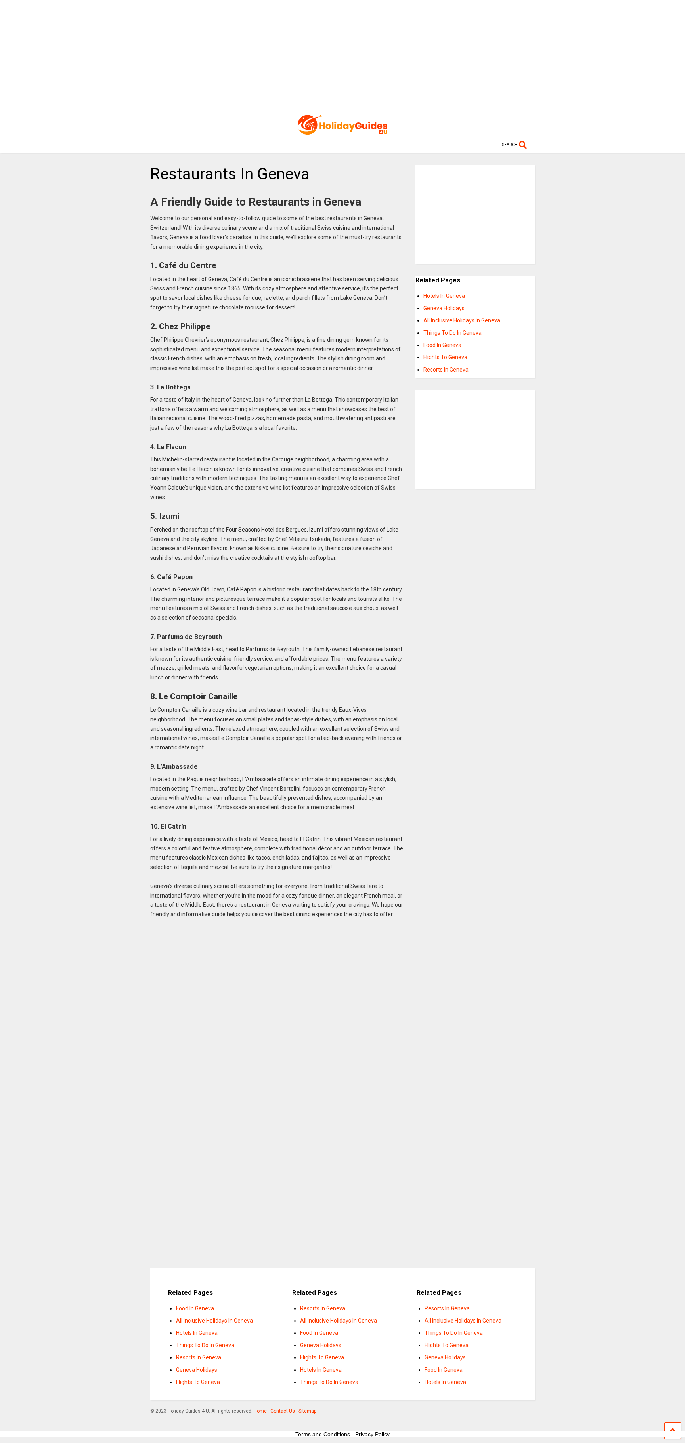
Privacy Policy (372, 1434)
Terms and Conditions (322, 1434)
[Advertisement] (342, 55)
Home (260, 1411)
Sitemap (307, 1411)
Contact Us (282, 1411)
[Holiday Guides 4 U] (342, 131)
